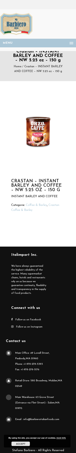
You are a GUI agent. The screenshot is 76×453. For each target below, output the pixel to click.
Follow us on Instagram (28, 326)
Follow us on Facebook (28, 319)
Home (17, 66)
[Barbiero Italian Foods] (16, 24)
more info (61, 437)
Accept (20, 443)
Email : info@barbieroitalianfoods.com (37, 419)
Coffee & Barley (36, 205)
